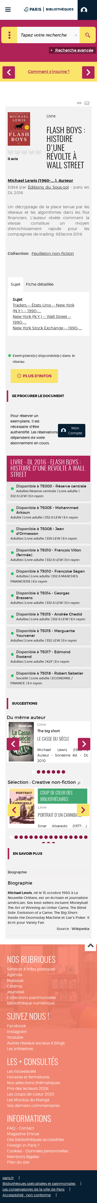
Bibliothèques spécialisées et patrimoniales (38, 1183)
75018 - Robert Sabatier (61, 673)
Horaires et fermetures (28, 1077)
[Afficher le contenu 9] (51, 837)
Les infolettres (20, 1048)
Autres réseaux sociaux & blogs (36, 1043)
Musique (15, 980)
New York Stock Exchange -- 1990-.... (47, 328)
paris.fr (8, 1178)
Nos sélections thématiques (33, 1082)
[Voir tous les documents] (79, 783)
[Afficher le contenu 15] (81, 837)
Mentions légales (23, 1156)
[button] (87, 10)
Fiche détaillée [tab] (39, 284)
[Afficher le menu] (8, 9)
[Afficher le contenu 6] (58, 772)
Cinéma (14, 986)
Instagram (17, 1031)
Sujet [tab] (15, 284)
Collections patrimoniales (31, 997)
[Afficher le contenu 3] (43, 772)
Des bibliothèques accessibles (35, 1139)
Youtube (15, 1037)
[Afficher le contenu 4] (48, 772)
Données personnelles (46, 1151)
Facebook (16, 1026)
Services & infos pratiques (31, 969)
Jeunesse (15, 992)
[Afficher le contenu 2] (38, 772)
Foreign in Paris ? (23, 1145)
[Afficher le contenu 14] (76, 837)
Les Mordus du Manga (28, 1100)
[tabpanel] (48, 314)
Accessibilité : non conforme (26, 1195)
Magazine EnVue (23, 1134)
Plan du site (18, 1162)
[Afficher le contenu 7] (63, 772)
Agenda (14, 974)
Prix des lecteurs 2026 (27, 1088)
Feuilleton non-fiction (53, 253)
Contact (26, 1128)
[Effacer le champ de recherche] (77, 35)
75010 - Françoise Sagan (62, 571)
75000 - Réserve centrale (63, 486)
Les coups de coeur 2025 (30, 1094)
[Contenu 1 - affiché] (33, 772)
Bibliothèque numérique (30, 1003)
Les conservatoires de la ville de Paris (33, 1189)
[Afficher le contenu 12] (66, 837)
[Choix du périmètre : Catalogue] (9, 35)
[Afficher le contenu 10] (56, 837)
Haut (90, 945)
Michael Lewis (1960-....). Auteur (40, 180)
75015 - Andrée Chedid (61, 614)
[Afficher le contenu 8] (46, 837)
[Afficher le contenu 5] (53, 772)
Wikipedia (80, 929)
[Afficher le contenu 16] (86, 837)
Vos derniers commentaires (33, 1105)
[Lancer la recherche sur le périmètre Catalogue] (88, 35)
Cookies (14, 1151)
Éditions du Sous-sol (48, 187)
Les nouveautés (21, 1071)
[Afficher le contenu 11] (61, 837)
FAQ (11, 1128)
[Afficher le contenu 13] (71, 837)
